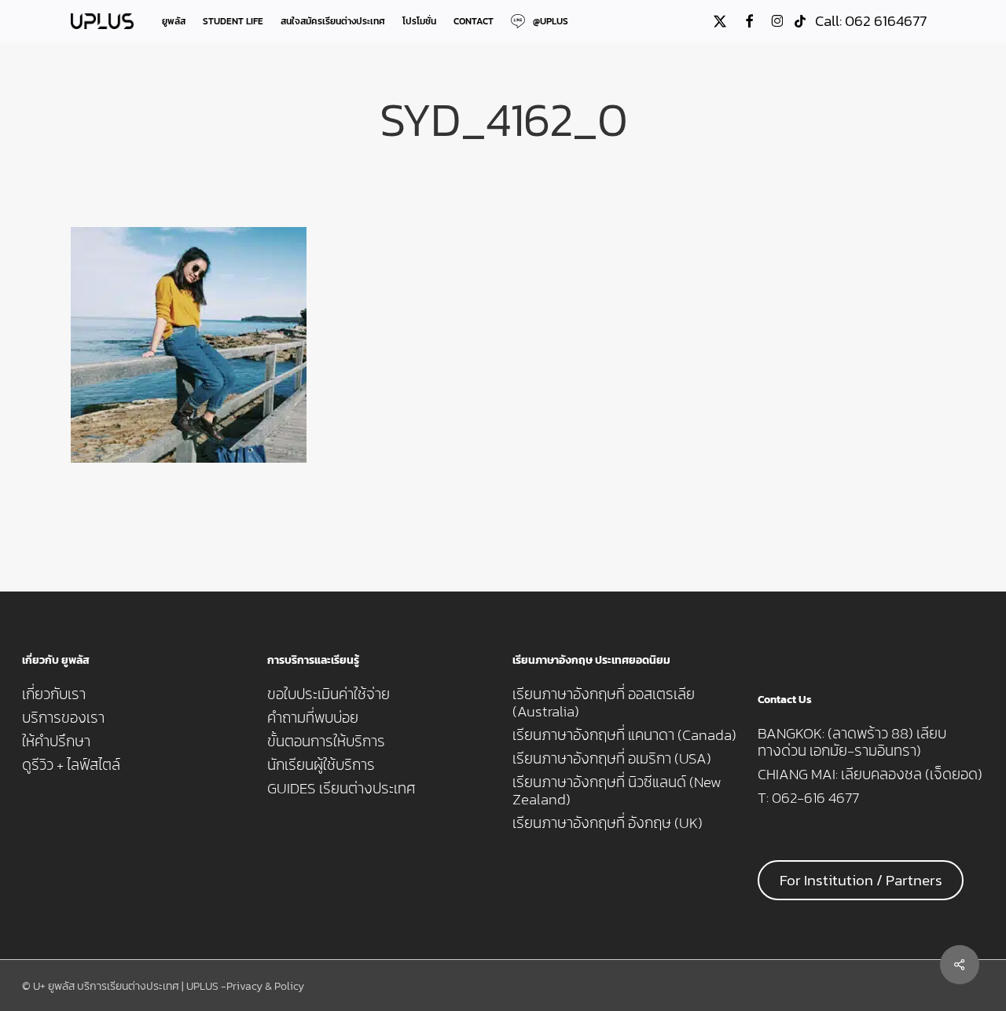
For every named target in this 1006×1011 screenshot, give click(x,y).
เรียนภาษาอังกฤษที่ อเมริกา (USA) (611, 758)
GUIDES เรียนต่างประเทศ (341, 788)
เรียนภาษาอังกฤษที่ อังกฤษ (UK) (607, 823)
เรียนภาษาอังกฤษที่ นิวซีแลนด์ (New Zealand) (616, 791)
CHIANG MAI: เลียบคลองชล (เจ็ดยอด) (870, 774)
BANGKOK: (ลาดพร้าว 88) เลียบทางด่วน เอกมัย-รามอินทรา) (852, 742)
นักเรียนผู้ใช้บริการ (321, 765)
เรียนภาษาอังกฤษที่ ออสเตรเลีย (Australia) (603, 703)
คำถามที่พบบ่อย (312, 718)
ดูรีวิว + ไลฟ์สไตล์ (71, 765)
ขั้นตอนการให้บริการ (326, 741)
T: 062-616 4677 (808, 798)
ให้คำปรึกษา (56, 741)
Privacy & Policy (265, 986)
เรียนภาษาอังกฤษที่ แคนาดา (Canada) (624, 735)
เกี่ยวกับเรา (54, 694)
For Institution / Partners (861, 880)
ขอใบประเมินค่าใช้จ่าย (328, 694)
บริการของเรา (63, 718)
